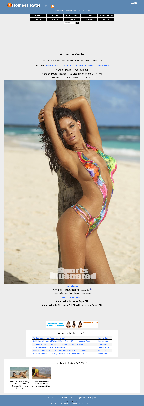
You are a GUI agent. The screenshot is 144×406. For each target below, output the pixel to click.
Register (133, 5)
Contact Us (84, 403)
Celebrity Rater (104, 344)
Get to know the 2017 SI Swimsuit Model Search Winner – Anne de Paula (61, 341)
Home (37, 15)
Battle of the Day (106, 15)
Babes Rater (70, 11)
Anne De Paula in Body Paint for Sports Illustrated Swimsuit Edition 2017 (76, 65)
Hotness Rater (103, 338)
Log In (134, 3)
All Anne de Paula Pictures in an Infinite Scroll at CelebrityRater (58, 344)
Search (38, 19)
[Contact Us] (45, 6)
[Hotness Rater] (24, 7)
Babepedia (58, 11)
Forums (72, 19)
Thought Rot (80, 398)
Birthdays (89, 19)
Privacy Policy (76, 403)
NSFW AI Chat (84, 11)
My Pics (106, 19)
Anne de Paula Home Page (70, 70)
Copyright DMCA (54, 403)
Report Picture (72, 286)
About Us (92, 403)
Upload (89, 15)
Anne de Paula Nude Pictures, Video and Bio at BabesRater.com (58, 354)
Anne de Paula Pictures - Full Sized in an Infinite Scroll (70, 73)
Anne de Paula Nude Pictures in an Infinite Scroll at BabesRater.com (60, 351)
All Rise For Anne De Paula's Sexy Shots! (49, 338)
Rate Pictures (71, 15)
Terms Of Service (65, 403)
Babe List (55, 19)
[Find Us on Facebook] (49, 6)
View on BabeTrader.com (72, 297)
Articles (55, 15)
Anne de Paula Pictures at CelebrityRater (49, 347)
